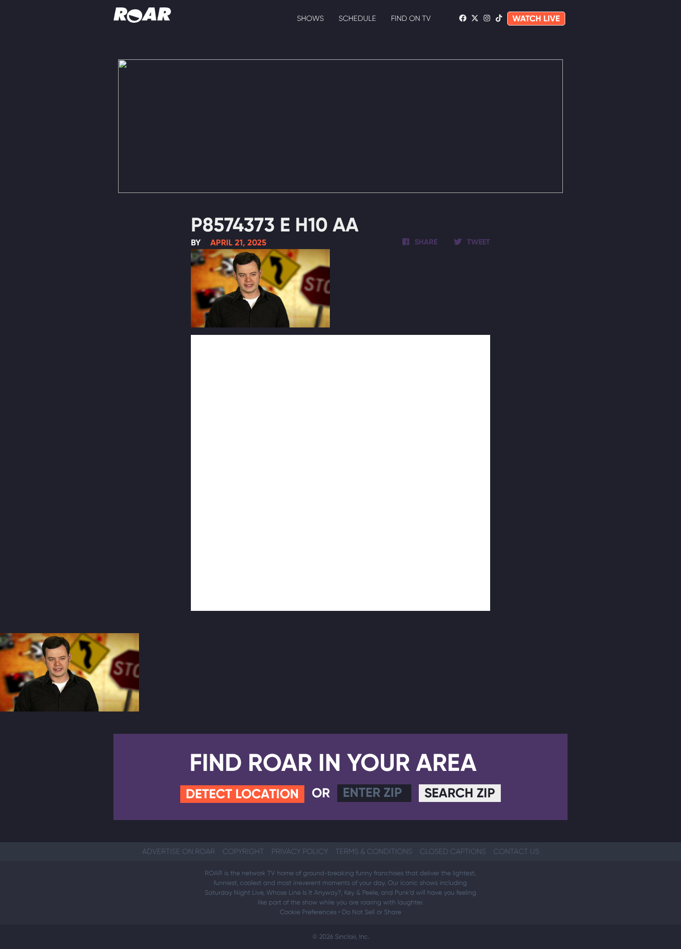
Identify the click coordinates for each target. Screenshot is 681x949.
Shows (310, 18)
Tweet (477, 241)
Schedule (357, 18)
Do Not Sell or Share (371, 912)
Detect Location (242, 794)
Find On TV (411, 18)
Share (425, 241)
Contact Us (516, 851)
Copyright (243, 851)
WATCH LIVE (536, 18)
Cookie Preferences (308, 912)
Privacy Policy (299, 851)
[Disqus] (340, 471)
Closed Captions (453, 851)
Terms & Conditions (373, 851)
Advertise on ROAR (178, 851)
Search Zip (459, 793)
